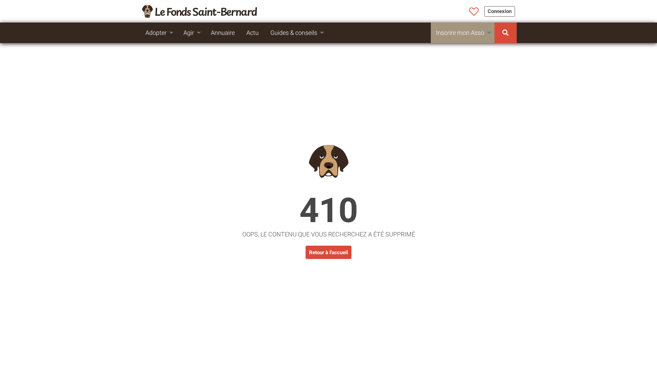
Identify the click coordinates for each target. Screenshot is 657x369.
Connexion (500, 11)
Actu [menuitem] (252, 32)
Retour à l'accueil (328, 252)
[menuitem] (505, 33)
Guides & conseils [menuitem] (293, 32)
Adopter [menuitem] (156, 32)
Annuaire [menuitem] (223, 32)
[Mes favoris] (474, 12)
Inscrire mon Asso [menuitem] (460, 32)
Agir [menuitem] (188, 32)
